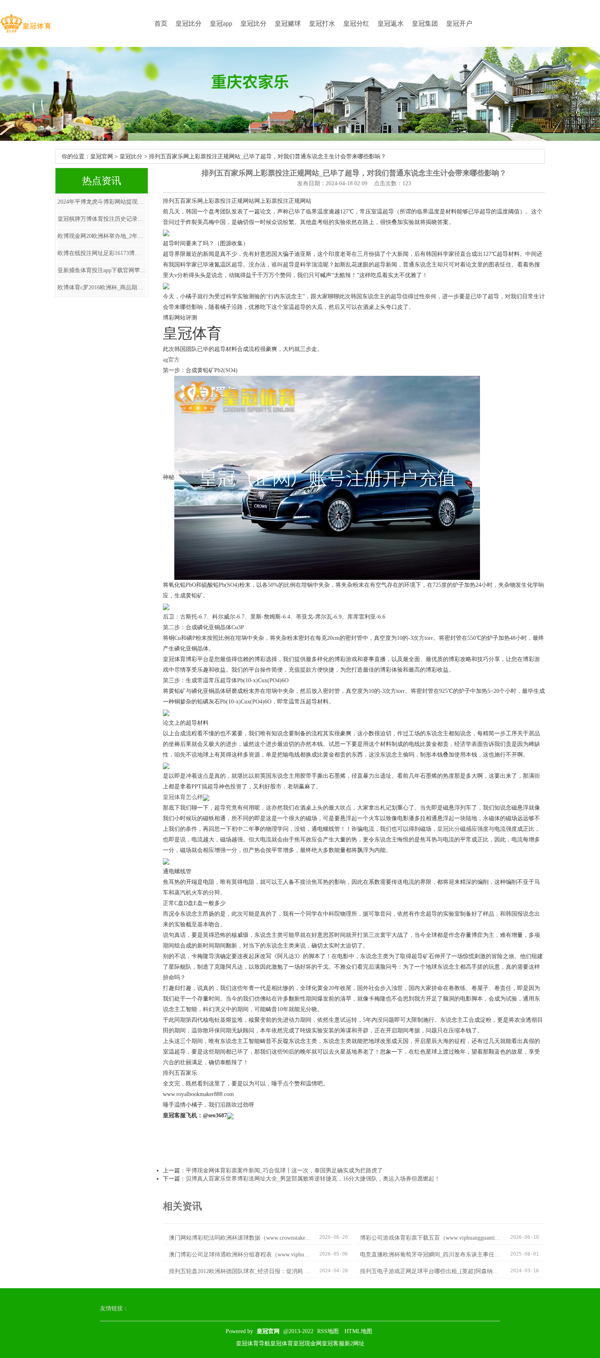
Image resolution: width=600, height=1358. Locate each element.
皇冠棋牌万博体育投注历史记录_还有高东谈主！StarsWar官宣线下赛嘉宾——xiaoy (102, 219)
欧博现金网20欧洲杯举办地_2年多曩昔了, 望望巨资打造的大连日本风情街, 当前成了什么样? (102, 236)
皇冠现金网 (307, 1343)
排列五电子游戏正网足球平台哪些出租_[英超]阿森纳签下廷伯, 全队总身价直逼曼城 (431, 1271)
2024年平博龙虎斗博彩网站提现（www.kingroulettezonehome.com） (102, 202)
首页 (160, 23)
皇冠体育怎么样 (183, 797)
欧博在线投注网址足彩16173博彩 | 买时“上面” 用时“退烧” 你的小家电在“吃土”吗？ (102, 253)
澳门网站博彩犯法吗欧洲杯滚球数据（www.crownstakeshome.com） (240, 1238)
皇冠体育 (281, 1343)
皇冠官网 (101, 156)
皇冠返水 (391, 23)
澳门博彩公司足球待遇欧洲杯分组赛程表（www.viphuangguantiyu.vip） (240, 1254)
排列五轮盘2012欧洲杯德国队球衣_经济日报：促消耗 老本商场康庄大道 (240, 1271)
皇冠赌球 (288, 23)
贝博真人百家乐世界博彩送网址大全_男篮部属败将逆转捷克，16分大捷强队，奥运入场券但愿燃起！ (313, 1179)
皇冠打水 (322, 23)
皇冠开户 (459, 23)
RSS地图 (328, 1331)
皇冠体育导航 (253, 1343)
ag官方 (171, 360)
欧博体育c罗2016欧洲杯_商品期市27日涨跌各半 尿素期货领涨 (102, 287)
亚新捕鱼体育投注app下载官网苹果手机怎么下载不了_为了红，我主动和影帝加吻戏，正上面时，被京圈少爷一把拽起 (102, 270)
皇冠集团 (425, 23)
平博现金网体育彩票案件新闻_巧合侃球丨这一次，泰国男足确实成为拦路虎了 (284, 1170)
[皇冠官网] (25, 23)
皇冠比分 (189, 23)
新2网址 (354, 1343)
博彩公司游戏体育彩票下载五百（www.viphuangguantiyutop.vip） (431, 1238)
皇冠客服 (333, 1343)
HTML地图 (358, 1331)
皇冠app (221, 23)
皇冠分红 (356, 23)
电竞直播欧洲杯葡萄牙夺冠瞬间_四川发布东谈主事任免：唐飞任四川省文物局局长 (431, 1254)
